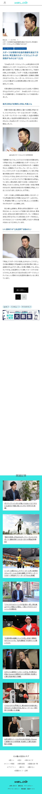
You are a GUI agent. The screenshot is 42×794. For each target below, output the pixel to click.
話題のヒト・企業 (21, 770)
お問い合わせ (13, 786)
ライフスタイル (26, 307)
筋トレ (12, 760)
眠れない (32, 767)
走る (20, 760)
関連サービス (31, 789)
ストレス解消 (9, 764)
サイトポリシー (28, 786)
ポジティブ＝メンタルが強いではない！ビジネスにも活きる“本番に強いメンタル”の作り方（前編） (20, 505)
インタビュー (14, 307)
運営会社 (20, 786)
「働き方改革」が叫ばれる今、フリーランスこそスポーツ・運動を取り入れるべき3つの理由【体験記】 (20, 539)
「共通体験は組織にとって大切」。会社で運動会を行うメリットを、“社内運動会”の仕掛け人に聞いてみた (20, 640)
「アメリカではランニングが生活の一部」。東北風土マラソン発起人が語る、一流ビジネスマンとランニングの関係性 (20, 606)
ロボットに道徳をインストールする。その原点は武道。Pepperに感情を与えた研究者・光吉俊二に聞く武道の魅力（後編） (20, 674)
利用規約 (23, 789)
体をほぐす (29, 760)
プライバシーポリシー (13, 789)
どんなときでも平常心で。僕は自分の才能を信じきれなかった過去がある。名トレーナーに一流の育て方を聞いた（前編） (21, 707)
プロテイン (12, 767)
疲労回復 (21, 764)
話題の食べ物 (33, 764)
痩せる (22, 767)
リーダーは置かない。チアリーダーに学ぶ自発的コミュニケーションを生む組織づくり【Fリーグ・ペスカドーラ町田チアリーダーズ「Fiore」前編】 (21, 573)
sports (5, 307)
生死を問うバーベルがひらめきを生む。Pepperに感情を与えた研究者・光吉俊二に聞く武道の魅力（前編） (20, 741)
